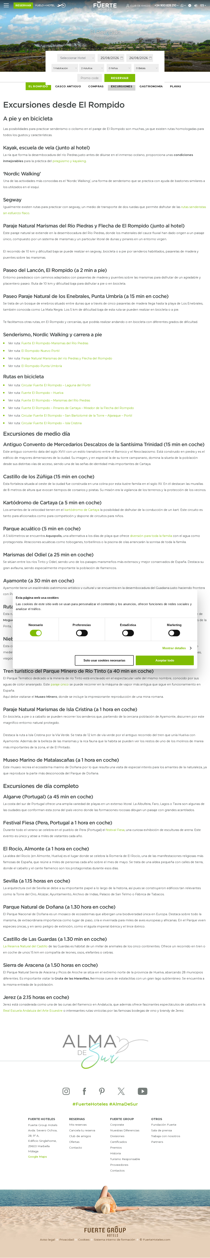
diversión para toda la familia (151, 536)
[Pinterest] (102, 1092)
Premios (116, 1147)
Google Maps (37, 1156)
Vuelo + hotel (45, 6)
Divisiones (117, 1136)
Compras (96, 86)
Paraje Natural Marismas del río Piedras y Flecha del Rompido (66, 358)
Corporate (117, 1124)
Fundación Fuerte (163, 1124)
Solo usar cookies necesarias (104, 660)
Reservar (23, 5)
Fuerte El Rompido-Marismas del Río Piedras (54, 343)
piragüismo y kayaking (69, 161)
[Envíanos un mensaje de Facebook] (189, 5)
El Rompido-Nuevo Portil (40, 351)
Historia (115, 1153)
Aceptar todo (164, 660)
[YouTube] (142, 1092)
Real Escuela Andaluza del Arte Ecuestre (33, 1011)
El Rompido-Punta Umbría (41, 366)
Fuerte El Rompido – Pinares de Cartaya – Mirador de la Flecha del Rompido (77, 408)
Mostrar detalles (174, 648)
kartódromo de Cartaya (81, 510)
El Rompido (38, 86)
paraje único (60, 684)
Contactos (117, 1170)
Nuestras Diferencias (124, 1130)
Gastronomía (151, 86)
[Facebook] (84, 1092)
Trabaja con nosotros (165, 1136)
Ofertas (74, 1141)
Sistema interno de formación (114, 1239)
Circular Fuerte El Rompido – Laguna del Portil (55, 385)
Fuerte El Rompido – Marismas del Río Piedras (55, 400)
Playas (175, 86)
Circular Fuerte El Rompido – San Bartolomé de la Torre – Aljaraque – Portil (76, 415)
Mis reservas (78, 1124)
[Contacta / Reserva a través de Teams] (195, 5)
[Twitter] (121, 1092)
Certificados (118, 1141)
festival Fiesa (115, 830)
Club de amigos (80, 1136)
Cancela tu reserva (82, 1130)
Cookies (83, 1239)
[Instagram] (66, 1092)
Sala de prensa (161, 1130)
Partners (157, 1141)
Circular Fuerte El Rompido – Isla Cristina (51, 423)
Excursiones (121, 86)
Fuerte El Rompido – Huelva (42, 393)
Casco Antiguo (68, 86)
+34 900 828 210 (165, 5)
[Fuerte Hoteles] (105, 9)
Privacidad (66, 1239)
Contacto (75, 1147)
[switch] (82, 633)
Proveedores (119, 1164)
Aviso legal (47, 1239)
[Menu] (6, 5)
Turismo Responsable (125, 1159)
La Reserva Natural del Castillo (25, 946)
